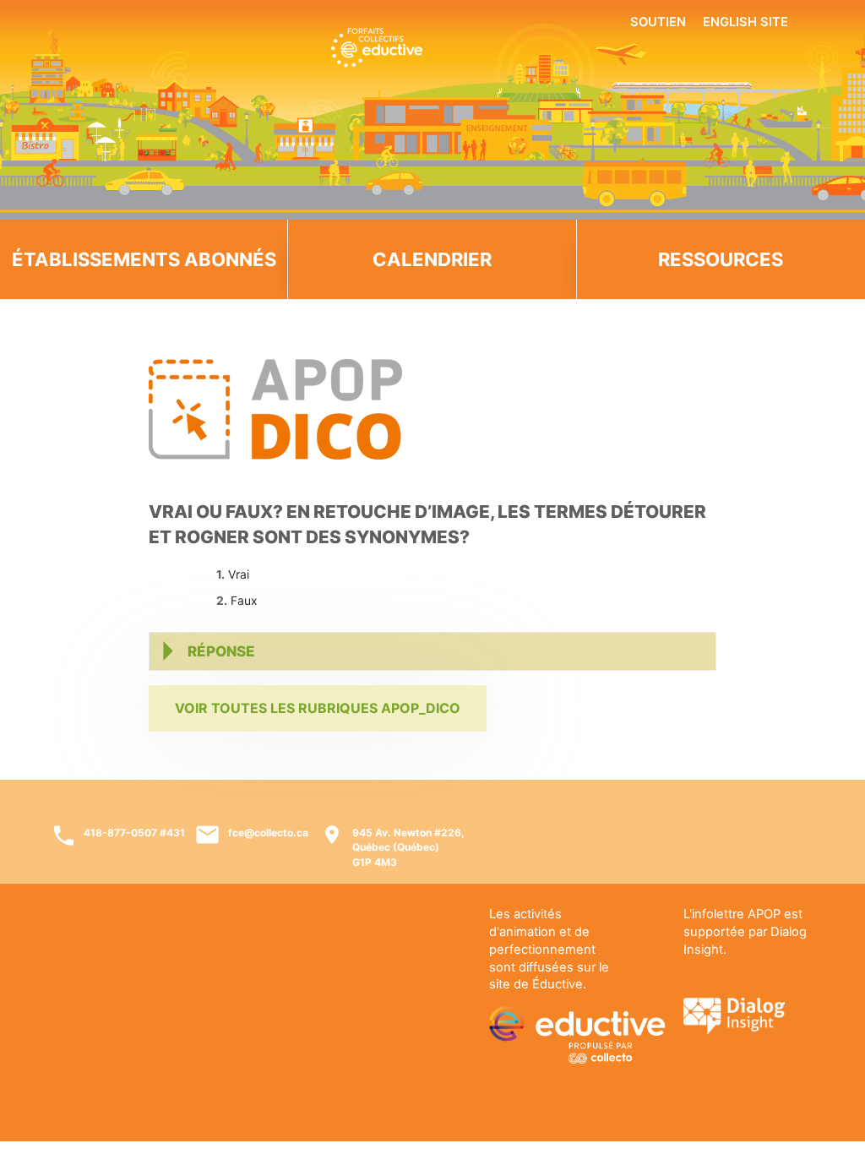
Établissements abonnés (144, 259)
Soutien (658, 22)
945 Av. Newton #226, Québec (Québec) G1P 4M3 (408, 847)
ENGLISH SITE (745, 22)
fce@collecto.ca (268, 832)
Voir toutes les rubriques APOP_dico (317, 707)
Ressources (720, 259)
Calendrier (432, 259)
